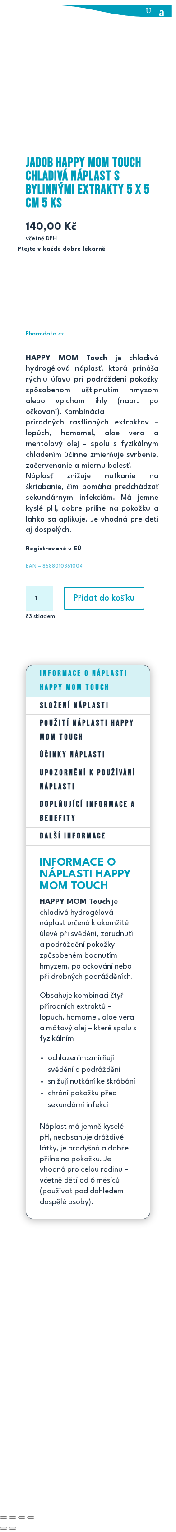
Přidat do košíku (104, 598)
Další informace (73, 836)
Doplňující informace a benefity (87, 811)
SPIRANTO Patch (31, 1367)
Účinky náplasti (73, 754)
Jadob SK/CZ (52, 1476)
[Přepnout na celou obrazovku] (12, 1517)
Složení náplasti (74, 705)
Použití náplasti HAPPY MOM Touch (87, 730)
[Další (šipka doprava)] (12, 1528)
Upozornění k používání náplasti (88, 780)
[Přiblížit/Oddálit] (3, 1517)
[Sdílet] (21, 1517)
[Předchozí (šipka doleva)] (3, 1528)
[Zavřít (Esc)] (30, 1517)
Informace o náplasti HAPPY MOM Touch (84, 680)
